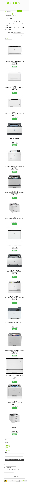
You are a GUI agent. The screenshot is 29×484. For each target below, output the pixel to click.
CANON (8, 446)
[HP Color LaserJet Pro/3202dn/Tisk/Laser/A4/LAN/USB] (14, 129)
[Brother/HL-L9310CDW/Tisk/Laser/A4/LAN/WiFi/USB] (14, 208)
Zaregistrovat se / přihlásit (10, 15)
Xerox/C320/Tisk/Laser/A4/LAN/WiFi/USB (14, 322)
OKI (7, 449)
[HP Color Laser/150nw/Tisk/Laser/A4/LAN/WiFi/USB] (14, 50)
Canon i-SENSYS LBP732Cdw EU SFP (14, 375)
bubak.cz (23, 483)
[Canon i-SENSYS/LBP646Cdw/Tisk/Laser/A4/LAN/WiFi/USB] (14, 103)
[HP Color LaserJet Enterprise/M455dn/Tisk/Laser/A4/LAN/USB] (14, 155)
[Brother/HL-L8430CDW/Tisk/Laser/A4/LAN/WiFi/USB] (14, 181)
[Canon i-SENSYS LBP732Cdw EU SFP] (14, 365)
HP (7, 447)
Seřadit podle (10, 32)
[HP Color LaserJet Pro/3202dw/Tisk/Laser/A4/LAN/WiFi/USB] (14, 260)
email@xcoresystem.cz (11, 466)
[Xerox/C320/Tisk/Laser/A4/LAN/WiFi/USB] (14, 313)
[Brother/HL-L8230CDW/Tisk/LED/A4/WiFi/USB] (14, 392)
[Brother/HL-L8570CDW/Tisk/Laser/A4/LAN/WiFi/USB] (14, 339)
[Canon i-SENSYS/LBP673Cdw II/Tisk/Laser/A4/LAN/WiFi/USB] (14, 234)
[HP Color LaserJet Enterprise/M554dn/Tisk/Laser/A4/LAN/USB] (14, 287)
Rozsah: (6, 454)
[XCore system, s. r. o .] (14, 3)
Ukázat (18, 35)
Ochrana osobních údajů (9, 472)
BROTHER (8, 445)
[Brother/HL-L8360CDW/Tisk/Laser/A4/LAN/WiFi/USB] (14, 418)
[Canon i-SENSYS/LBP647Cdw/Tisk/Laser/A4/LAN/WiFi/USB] (14, 76)
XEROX (8, 450)
